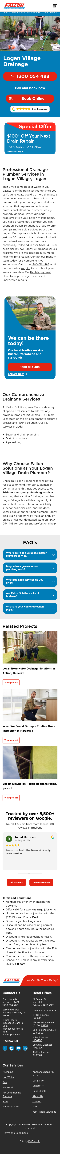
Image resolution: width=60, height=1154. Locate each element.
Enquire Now (16, 374)
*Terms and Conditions (15, 1133)
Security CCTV (11, 1106)
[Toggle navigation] (55, 6)
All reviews (16, 882)
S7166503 (38, 1032)
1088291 (37, 1018)
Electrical (8, 1087)
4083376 (38, 1047)
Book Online (32, 98)
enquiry (25, 268)
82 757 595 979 (47, 1010)
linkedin (25, 1048)
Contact (36, 1101)
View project (11, 682)
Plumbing (8, 1072)
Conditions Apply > (15, 151)
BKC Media (34, 1141)
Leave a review (41, 882)
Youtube (18, 1048)
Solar (5, 1101)
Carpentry (38, 1086)
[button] (30, 109)
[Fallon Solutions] (14, 6)
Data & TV (38, 1080)
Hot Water (8, 1077)
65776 (44, 1025)
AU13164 (37, 1055)
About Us (37, 1096)
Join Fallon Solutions (44, 1111)
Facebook (5, 1048)
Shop (35, 1106)
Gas (5, 1082)
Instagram (11, 1048)
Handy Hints (39, 1091)
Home (5, 12)
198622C (37, 1040)
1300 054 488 (32, 76)
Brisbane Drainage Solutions (25, 12)
